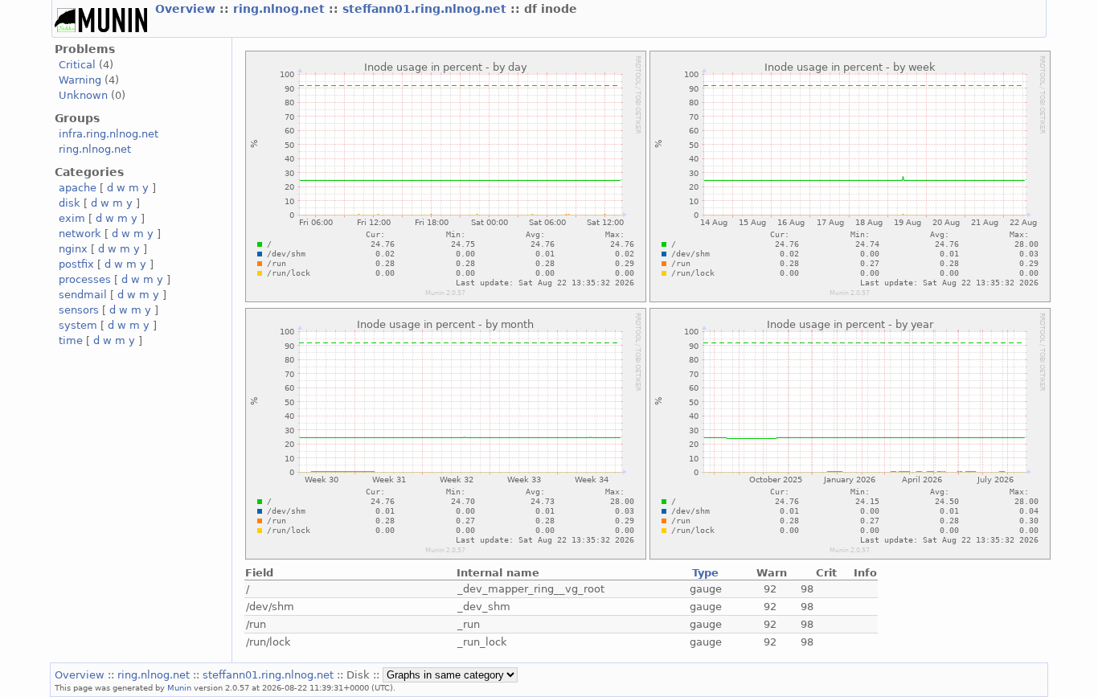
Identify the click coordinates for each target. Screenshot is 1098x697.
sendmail (83, 295)
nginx (73, 249)
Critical (77, 65)
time (71, 340)
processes (85, 279)
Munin (179, 687)
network (80, 234)
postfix (76, 264)
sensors (79, 310)
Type (705, 573)
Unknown (83, 95)
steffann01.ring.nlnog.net (426, 8)
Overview (187, 8)
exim (72, 218)
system (78, 325)
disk (69, 203)
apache (77, 188)
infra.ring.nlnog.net (108, 134)
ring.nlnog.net (281, 8)
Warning (80, 80)
